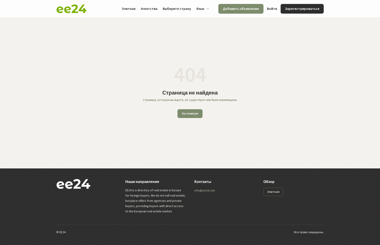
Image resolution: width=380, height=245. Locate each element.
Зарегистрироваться (302, 8)
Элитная (128, 8)
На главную (190, 113)
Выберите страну (177, 8)
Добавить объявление (241, 8)
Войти (272, 8)
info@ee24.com (204, 190)
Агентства (149, 8)
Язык (200, 8)
